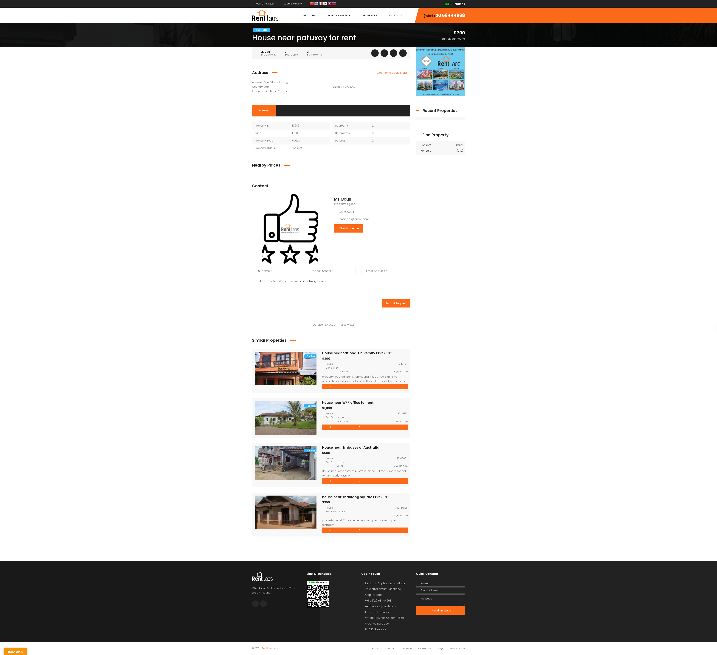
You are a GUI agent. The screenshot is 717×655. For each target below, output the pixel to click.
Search (407, 648)
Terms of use (457, 648)
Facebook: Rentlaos (378, 612)
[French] (321, 3)
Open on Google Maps (392, 73)
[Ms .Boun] (290, 228)
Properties (424, 648)
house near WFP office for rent (348, 402)
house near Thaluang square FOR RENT (355, 497)
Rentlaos (381, 629)
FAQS (440, 648)
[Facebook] (431, 3)
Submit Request (396, 303)
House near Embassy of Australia (350, 447)
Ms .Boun (342, 199)
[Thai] (334, 3)
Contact (391, 648)
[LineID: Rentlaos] (454, 3)
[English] (316, 3)
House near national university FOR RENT (357, 353)
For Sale (441, 151)
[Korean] (325, 3)
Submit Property (292, 3)
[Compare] (393, 53)
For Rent (441, 145)
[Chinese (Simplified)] (312, 3)
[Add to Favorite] (384, 53)
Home (375, 648)
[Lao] (330, 3)
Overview (264, 110)
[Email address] (438, 3)
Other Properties (348, 228)
